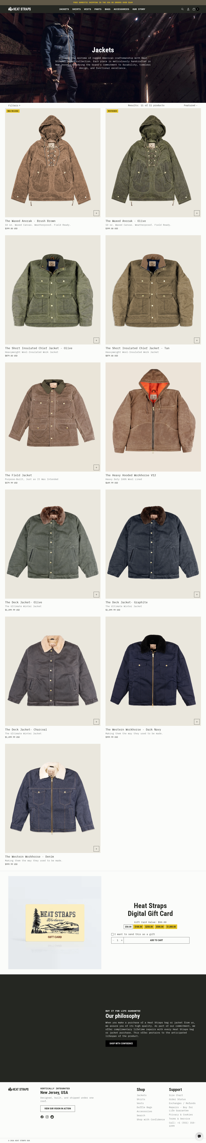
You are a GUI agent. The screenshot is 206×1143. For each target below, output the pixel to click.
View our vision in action (57, 1108)
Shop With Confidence (121, 1043)
